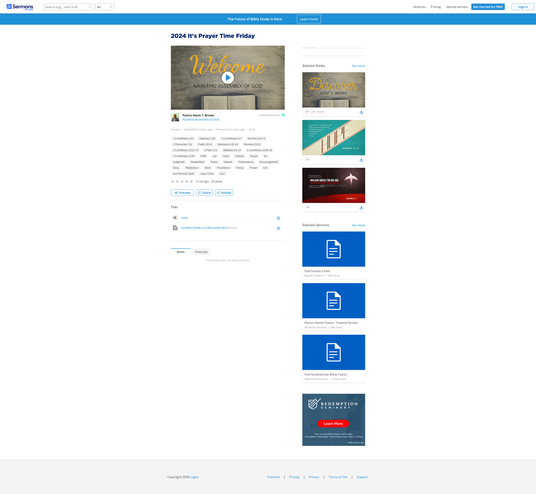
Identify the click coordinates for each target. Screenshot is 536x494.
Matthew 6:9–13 (232, 150)
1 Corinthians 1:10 (183, 138)
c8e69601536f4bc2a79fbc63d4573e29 (208, 228)
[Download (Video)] (279, 228)
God (222, 173)
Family (240, 168)
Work (208, 168)
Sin (265, 156)
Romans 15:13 (252, 144)
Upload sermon (457, 7)
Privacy (314, 477)
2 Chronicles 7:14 (182, 144)
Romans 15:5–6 (256, 138)
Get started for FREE (488, 7)
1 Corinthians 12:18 (183, 156)
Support (362, 477)
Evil (265, 168)
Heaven (228, 162)
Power (253, 168)
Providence (223, 168)
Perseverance (245, 162)
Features (419, 7)
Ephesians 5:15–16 (228, 144)
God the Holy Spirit (183, 173)
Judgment (178, 162)
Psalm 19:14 (204, 144)
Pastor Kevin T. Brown (198, 115)
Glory (176, 168)
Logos (194, 477)
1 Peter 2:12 (210, 150)
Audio (184, 218)
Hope (226, 156)
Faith (203, 156)
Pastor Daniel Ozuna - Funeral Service (331, 322)
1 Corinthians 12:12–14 (185, 150)
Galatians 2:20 (207, 138)
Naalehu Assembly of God (201, 119)
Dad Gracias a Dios (317, 271)
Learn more (309, 19)
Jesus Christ (207, 173)
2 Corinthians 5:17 (231, 138)
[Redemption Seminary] (333, 420)
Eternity (239, 156)
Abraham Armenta (315, 327)
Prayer (254, 156)
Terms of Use (338, 477)
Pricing (436, 7)
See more (358, 66)
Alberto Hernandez (316, 379)
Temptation (191, 168)
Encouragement (269, 162)
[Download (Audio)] (279, 218)
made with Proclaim (269, 115)
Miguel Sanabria (314, 275)
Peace (214, 162)
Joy (215, 156)
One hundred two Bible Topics (325, 374)
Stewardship (197, 162)
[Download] (361, 112)
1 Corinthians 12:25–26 (259, 150)
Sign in (523, 7)
